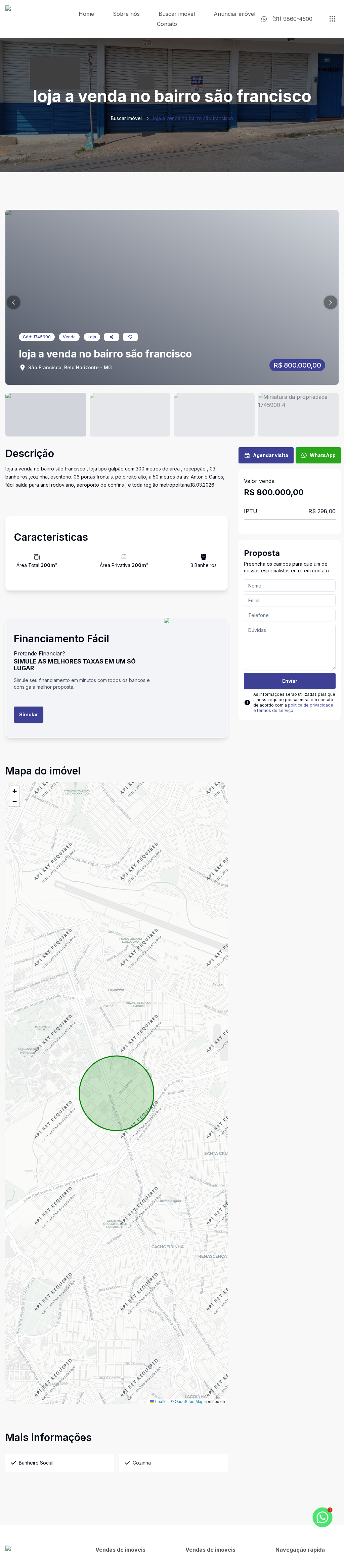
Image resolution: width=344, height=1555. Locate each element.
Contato (167, 24)
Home (86, 13)
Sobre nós (126, 13)
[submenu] (332, 19)
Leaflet (161, 1401)
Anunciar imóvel (234, 13)
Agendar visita (270, 455)
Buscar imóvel (177, 13)
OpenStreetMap (189, 1401)
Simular (28, 714)
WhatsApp (323, 455)
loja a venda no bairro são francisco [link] (193, 118)
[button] (13, 302)
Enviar (289, 681)
